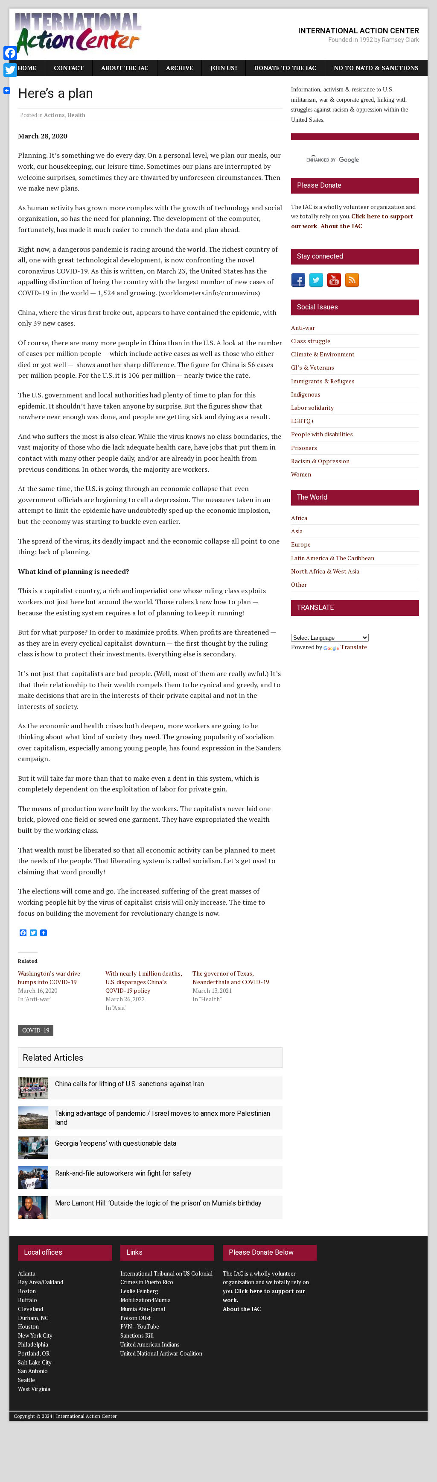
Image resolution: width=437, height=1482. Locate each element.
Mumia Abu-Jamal (142, 1309)
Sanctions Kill (137, 1335)
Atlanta (26, 1273)
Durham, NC (33, 1318)
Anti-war (303, 327)
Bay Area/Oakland (40, 1282)
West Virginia (34, 1389)
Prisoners (304, 448)
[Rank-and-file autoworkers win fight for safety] (33, 1183)
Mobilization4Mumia (145, 1300)
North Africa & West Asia (325, 571)
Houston (28, 1326)
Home (27, 68)
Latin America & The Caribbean (332, 558)
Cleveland (30, 1309)
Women (301, 474)
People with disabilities (322, 434)
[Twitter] (10, 70)
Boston (27, 1291)
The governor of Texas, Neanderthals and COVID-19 (230, 977)
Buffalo (27, 1300)
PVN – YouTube (139, 1326)
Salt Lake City (35, 1362)
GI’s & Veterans (312, 367)
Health (76, 115)
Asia (297, 531)
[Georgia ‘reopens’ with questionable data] (33, 1154)
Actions (54, 115)
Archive (179, 68)
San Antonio (33, 1371)
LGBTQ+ (302, 421)
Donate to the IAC (285, 68)
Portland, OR (34, 1353)
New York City (35, 1335)
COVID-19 (35, 1030)
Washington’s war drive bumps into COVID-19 (49, 977)
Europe (301, 544)
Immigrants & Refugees (323, 381)
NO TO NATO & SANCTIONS (376, 68)
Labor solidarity (312, 407)
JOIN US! (223, 68)
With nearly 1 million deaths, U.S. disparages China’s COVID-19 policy (143, 981)
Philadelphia (33, 1344)
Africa (299, 518)
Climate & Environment (323, 354)
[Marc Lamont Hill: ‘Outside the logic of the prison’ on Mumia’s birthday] (33, 1213)
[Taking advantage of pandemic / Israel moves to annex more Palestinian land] (33, 1124)
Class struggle (310, 341)
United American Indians (150, 1344)
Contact (69, 68)
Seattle (26, 1380)
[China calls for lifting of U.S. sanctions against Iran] (33, 1094)
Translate (354, 647)
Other (299, 584)
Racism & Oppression (320, 461)
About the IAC (125, 68)
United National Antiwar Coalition (161, 1353)
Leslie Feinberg (139, 1291)
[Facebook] (10, 53)
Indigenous (305, 394)
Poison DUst (135, 1318)
